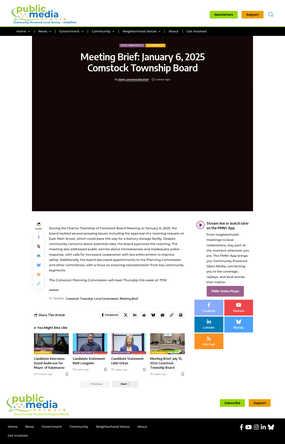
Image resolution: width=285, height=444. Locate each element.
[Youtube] (238, 308)
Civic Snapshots (132, 45)
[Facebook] (208, 308)
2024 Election (83, 352)
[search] (270, 14)
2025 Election (44, 348)
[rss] (208, 341)
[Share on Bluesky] (38, 265)
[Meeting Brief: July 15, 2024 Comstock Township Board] (167, 343)
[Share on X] (38, 246)
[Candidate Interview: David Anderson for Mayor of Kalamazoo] (51, 343)
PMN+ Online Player (225, 291)
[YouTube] (248, 427)
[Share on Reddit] (144, 315)
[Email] (38, 274)
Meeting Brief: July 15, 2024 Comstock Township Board (166, 363)
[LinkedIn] (208, 324)
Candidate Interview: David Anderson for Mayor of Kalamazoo (49, 363)
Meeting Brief (129, 298)
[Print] (181, 315)
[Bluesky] (238, 324)
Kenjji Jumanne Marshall (133, 79)
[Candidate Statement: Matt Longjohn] (90, 343)
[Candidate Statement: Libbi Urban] (128, 343)
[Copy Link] (38, 283)
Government (155, 45)
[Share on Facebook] (38, 237)
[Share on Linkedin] (38, 255)
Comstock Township (79, 298)
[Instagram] (256, 427)
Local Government (106, 298)
